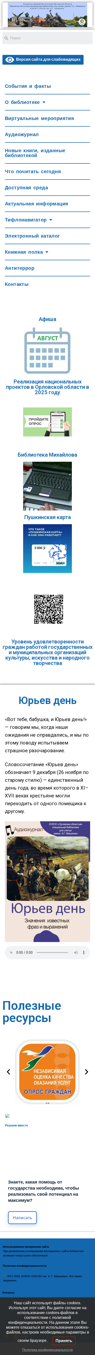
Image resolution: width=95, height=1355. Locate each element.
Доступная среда (26, 187)
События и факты (28, 86)
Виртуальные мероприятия (39, 118)
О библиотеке (22, 102)
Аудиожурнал (22, 134)
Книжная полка (24, 252)
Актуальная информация (36, 203)
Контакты (16, 284)
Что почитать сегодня (33, 171)
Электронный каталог (32, 236)
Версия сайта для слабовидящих (47, 59)
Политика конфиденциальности (47, 1350)
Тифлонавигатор (26, 219)
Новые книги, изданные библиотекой (35, 153)
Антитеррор (19, 268)
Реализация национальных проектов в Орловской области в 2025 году (47, 387)
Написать (22, 1218)
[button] (8, 1071)
